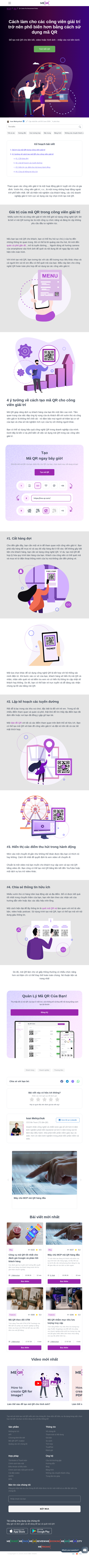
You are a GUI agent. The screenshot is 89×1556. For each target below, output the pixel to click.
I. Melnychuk (15, 1275)
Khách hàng (30, 1070)
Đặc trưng (47, 133)
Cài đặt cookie (14, 1473)
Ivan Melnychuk (16, 121)
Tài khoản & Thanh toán (17, 1460)
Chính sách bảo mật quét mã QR (21, 1470)
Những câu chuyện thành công (75, 133)
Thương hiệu (58, 1070)
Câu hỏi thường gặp (53, 1460)
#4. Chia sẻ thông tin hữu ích (27, 172)
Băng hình (57, 133)
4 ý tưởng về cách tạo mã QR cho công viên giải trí (33, 154)
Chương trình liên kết (16, 1438)
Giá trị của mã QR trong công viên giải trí (28, 150)
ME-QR (9, 8)
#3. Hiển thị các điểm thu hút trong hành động (33, 167)
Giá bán (49, 1438)
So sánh (49, 1441)
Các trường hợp (35, 133)
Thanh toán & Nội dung (55, 1434)
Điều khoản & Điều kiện (17, 1467)
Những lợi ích (13, 1431)
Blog (15, 8)
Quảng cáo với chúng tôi (17, 1444)
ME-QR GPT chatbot (16, 1441)
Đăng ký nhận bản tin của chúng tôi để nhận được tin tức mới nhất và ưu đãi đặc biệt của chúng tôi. (42, 1489)
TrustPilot (49, 1447)
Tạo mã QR (44, 49)
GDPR (11, 1476)
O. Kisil (52, 1275)
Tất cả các (11, 133)
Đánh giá (49, 1450)
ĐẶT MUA (44, 1509)
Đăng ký (44, 1012)
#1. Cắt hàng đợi (22, 158)
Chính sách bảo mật (16, 1463)
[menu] (10, 3)
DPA (10, 1479)
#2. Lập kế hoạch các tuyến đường (29, 163)
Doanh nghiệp (44, 1070)
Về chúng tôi (50, 1431)
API (9, 1434)
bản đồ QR (16, 723)
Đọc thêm (25, 1281)
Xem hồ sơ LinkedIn (69, 1120)
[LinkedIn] (23, 121)
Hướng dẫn (22, 133)
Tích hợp (49, 1444)
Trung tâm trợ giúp (53, 1476)
